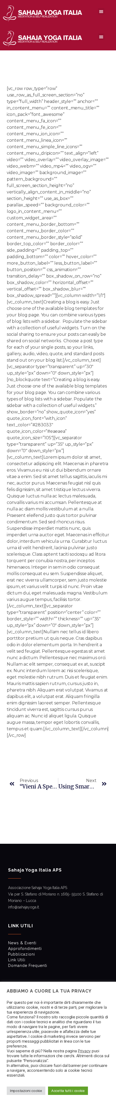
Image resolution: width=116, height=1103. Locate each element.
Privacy (84, 1051)
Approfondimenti (25, 948)
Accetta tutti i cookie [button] (68, 1090)
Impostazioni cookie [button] (26, 1090)
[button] (101, 11)
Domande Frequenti (27, 965)
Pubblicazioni (21, 954)
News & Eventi (22, 943)
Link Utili (16, 960)
